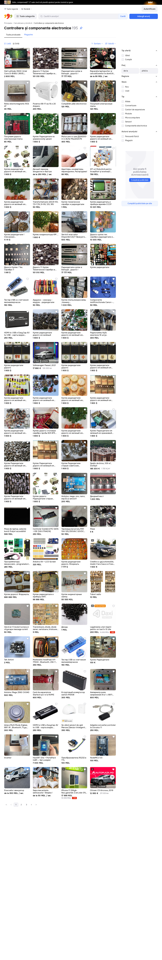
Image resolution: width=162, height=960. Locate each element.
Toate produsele (13, 34)
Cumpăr (128, 59)
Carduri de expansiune (135, 109)
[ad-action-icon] (28, 50)
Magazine (28, 34)
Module (128, 113)
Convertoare (130, 105)
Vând (127, 55)
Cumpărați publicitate (139, 180)
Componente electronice (136, 125)
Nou (127, 87)
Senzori (128, 121)
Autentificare (149, 9)
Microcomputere (132, 117)
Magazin (129, 140)
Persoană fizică (132, 136)
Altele (127, 101)
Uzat (127, 91)
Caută (122, 16)
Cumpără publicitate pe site (140, 203)
